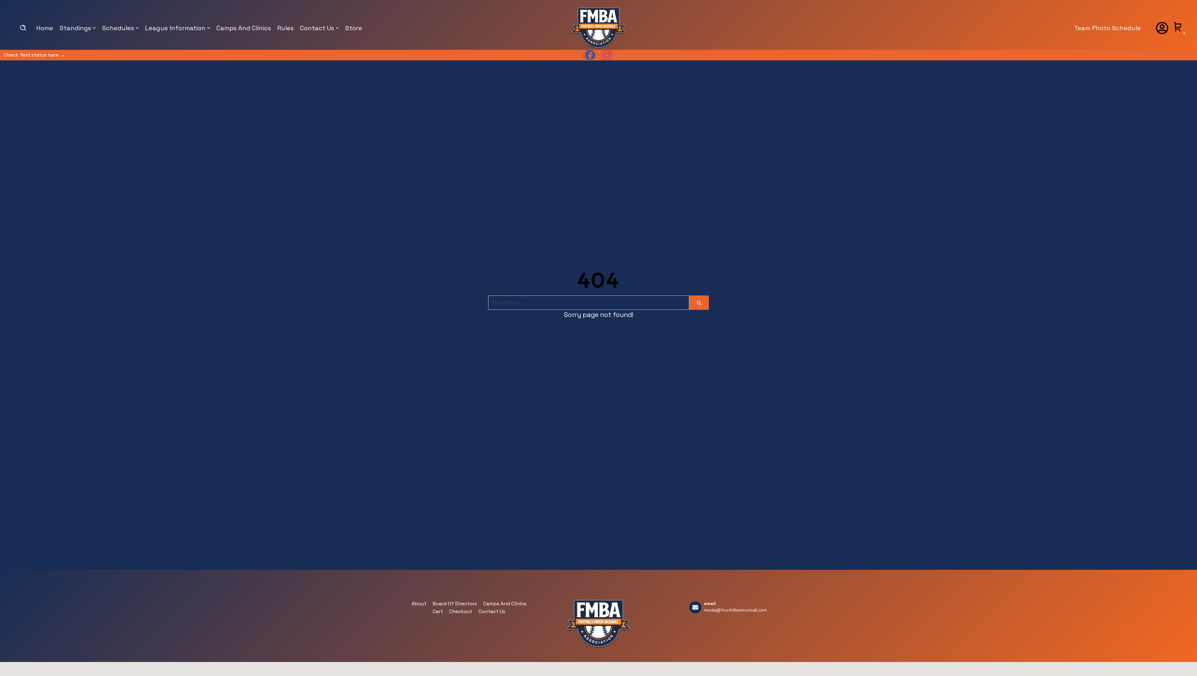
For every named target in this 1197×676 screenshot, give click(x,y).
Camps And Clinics (243, 28)
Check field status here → (34, 55)
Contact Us (491, 611)
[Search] (699, 302)
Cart (438, 611)
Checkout (460, 611)
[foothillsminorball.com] (598, 28)
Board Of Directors (455, 603)
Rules (285, 28)
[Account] (1162, 28)
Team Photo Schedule (1107, 28)
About (418, 603)
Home (44, 28)
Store (353, 28)
